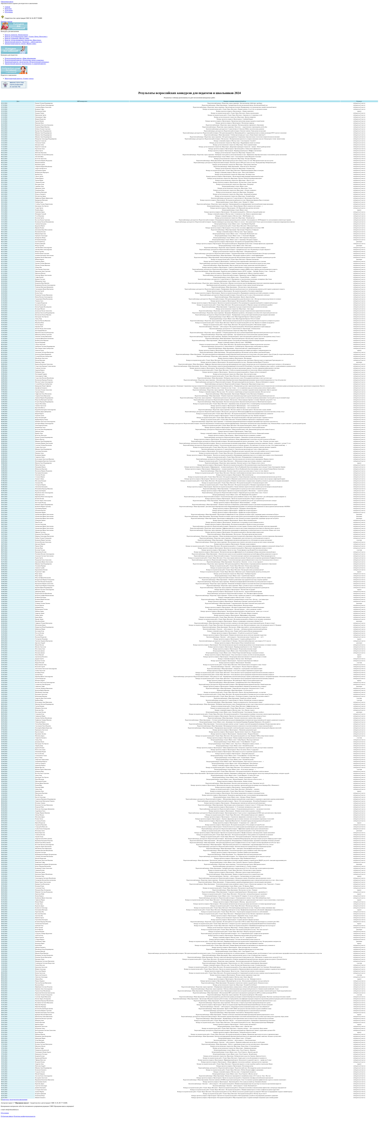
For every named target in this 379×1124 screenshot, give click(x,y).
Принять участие (6, 21)
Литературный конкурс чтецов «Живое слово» (20, 43)
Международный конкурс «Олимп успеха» (19, 78)
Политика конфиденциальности (24, 1116)
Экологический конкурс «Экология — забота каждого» (23, 42)
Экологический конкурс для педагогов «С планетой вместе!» (25, 64)
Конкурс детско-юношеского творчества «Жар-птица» (23, 40)
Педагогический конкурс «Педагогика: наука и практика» (24, 60)
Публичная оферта (7, 1116)
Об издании (9, 12)
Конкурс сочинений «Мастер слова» (17, 38)
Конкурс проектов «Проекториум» (16, 35)
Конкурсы (8, 8)
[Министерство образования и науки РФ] (14, 88)
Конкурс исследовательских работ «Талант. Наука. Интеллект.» (26, 36)
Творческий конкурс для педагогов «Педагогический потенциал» (27, 62)
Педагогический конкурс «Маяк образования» (20, 58)
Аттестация (8, 10)
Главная (7, 7)
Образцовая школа (7, 1)
